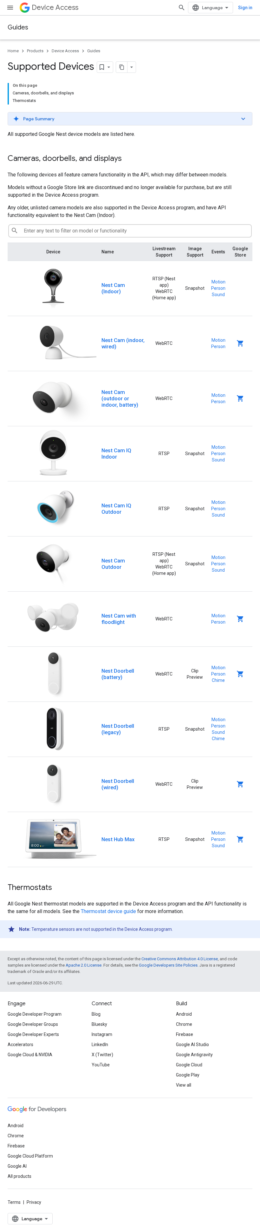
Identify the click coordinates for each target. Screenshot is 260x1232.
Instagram (102, 1034)
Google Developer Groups (33, 1024)
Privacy (34, 1202)
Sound (218, 294)
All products (19, 1176)
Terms (14, 1202)
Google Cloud (189, 1064)
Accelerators (20, 1044)
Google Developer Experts (33, 1034)
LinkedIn (100, 1044)
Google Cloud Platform (30, 1156)
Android (184, 1014)
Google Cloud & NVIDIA (30, 1054)
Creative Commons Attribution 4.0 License (179, 958)
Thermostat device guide (108, 911)
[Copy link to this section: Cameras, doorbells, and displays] (128, 159)
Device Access (55, 7)
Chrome (184, 1024)
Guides (18, 27)
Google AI (17, 1166)
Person (218, 288)
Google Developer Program (35, 1014)
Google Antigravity (194, 1054)
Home (13, 50)
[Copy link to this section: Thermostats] (58, 888)
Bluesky (99, 1024)
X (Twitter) (102, 1054)
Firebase (184, 1034)
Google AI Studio (192, 1044)
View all (183, 1085)
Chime (218, 680)
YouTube (101, 1064)
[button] (130, 118)
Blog (96, 1014)
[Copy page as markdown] (121, 67)
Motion (218, 281)
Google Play (187, 1074)
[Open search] (181, 7)
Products (35, 50)
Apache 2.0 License (83, 965)
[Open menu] (10, 7)
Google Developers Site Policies (168, 965)
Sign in (245, 7)
